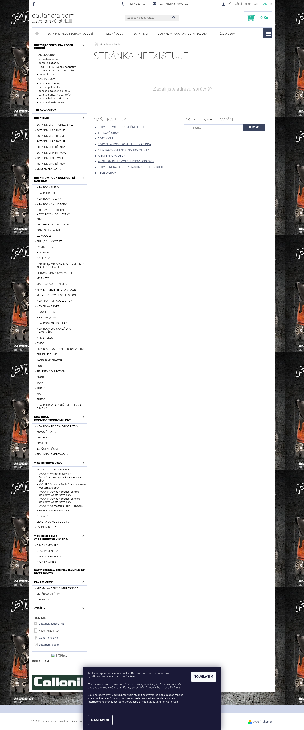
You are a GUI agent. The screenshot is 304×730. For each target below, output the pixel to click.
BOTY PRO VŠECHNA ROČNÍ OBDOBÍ (70, 33)
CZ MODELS (44, 235)
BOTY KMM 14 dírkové (51, 152)
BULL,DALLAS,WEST (49, 241)
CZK (264, 3)
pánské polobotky (49, 87)
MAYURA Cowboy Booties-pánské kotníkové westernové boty (59, 493)
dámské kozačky (49, 62)
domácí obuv (47, 74)
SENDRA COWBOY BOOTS (53, 521)
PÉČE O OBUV (226, 33)
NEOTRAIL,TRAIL (47, 317)
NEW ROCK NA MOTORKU (53, 204)
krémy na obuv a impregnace (57, 588)
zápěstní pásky (47, 448)
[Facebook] (34, 4)
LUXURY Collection (50, 210)
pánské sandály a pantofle (55, 94)
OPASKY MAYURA (47, 545)
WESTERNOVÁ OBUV (48, 462)
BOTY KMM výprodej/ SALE (55, 124)
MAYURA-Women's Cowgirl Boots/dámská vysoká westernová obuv (60, 477)
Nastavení (100, 720)
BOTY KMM (141, 33)
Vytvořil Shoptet (262, 721)
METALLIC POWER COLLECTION (56, 295)
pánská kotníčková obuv (53, 98)
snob (40, 377)
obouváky (44, 599)
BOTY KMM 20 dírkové (51, 163)
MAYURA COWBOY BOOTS (53, 469)
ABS (39, 218)
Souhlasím (203, 676)
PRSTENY (43, 443)
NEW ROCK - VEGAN (49, 198)
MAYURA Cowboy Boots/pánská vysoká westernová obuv (63, 486)
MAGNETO (43, 278)
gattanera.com (53, 17)
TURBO (41, 388)
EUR (270, 4)
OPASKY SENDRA (47, 550)
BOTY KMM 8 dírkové (51, 141)
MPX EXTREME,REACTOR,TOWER (57, 289)
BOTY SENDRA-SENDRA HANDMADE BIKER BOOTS (59, 572)
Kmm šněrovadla (49, 169)
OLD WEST (43, 516)
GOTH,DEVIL (44, 258)
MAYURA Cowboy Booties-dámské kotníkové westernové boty (60, 500)
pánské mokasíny (49, 83)
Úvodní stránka (37, 33)
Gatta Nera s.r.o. (49, 637)
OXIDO (41, 343)
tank (40, 382)
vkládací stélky (48, 594)
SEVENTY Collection (51, 371)
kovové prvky (46, 431)
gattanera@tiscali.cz (51, 623)
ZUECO (41, 399)
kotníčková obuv (48, 59)
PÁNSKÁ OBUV (46, 78)
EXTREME (43, 252)
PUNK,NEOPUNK (47, 354)
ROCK (40, 365)
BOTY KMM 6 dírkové (51, 135)
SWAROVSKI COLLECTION (55, 214)
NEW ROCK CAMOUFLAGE (53, 323)
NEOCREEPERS (46, 312)
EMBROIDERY (45, 246)
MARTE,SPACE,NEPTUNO (52, 284)
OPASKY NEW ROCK (49, 556)
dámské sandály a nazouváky (56, 70)
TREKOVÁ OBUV (113, 33)
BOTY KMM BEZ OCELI (51, 158)
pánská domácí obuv (51, 102)
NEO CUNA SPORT (48, 306)
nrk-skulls (45, 337)
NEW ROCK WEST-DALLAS (53, 510)
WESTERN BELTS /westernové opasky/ (51, 537)
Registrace (252, 4)
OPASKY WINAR (46, 562)
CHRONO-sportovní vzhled (55, 272)
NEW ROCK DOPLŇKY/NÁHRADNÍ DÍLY (52, 418)
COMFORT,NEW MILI (49, 230)
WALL (40, 393)
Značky (40, 608)
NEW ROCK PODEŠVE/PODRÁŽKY (57, 426)
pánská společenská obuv (54, 90)
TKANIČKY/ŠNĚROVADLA (52, 454)
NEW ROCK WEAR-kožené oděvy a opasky (59, 406)
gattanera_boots (49, 644)
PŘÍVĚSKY (43, 437)
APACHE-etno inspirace (53, 224)
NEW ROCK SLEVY (48, 187)
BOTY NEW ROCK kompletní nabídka (182, 33)
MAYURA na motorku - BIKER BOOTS (61, 505)
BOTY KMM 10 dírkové (51, 147)
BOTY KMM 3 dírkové (51, 130)
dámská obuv (46, 54)
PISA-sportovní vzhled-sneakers (60, 348)
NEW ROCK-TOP (47, 193)
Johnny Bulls (47, 527)
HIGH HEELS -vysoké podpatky (57, 66)
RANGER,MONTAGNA (50, 360)
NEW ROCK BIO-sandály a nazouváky (54, 330)
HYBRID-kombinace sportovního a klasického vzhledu (60, 265)
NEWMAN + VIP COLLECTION (54, 300)
